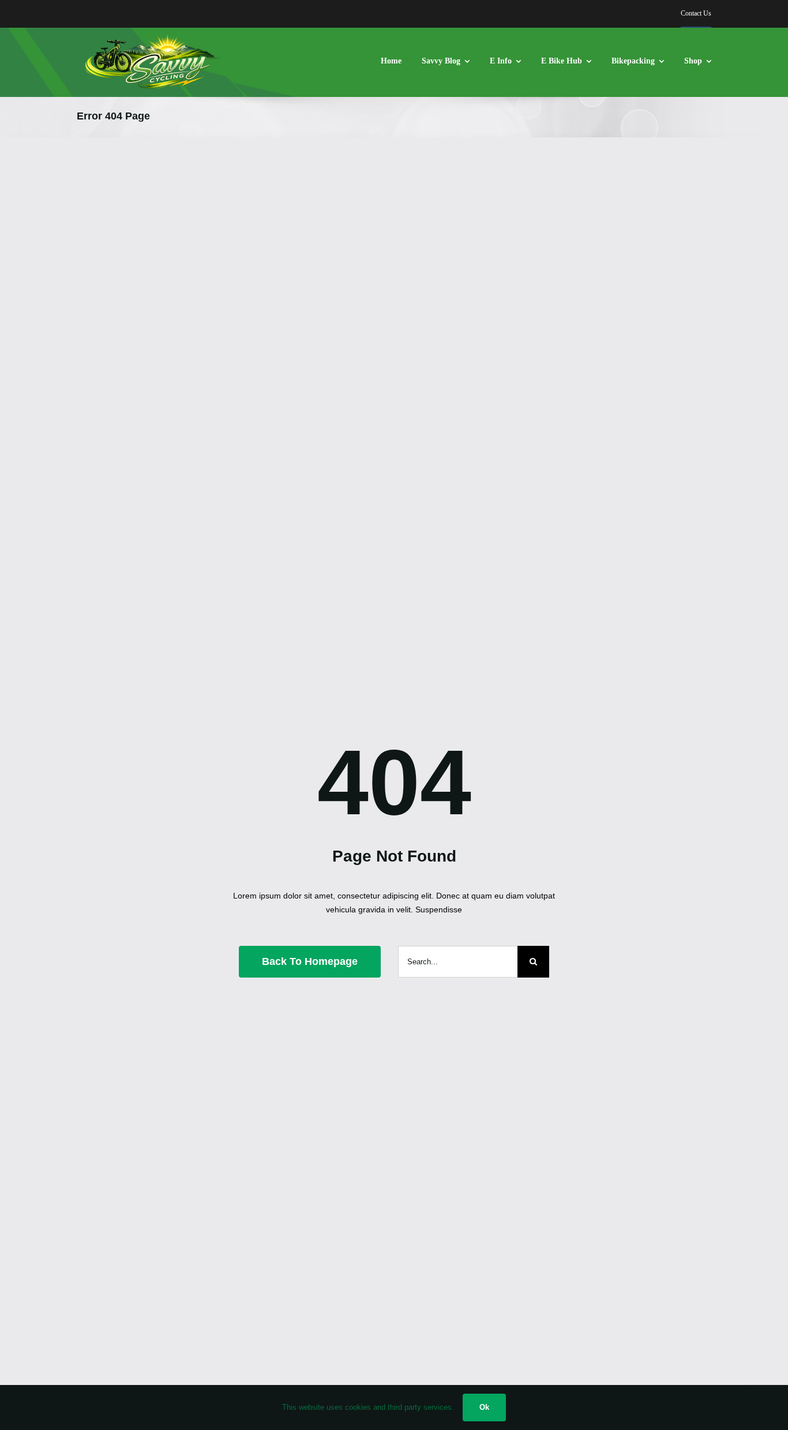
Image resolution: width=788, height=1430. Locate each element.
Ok (484, 1407)
